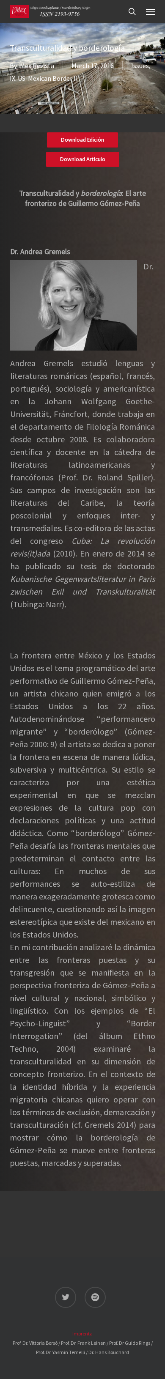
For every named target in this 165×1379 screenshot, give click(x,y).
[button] (150, 11)
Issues (140, 65)
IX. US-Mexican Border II (44, 78)
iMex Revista (36, 65)
